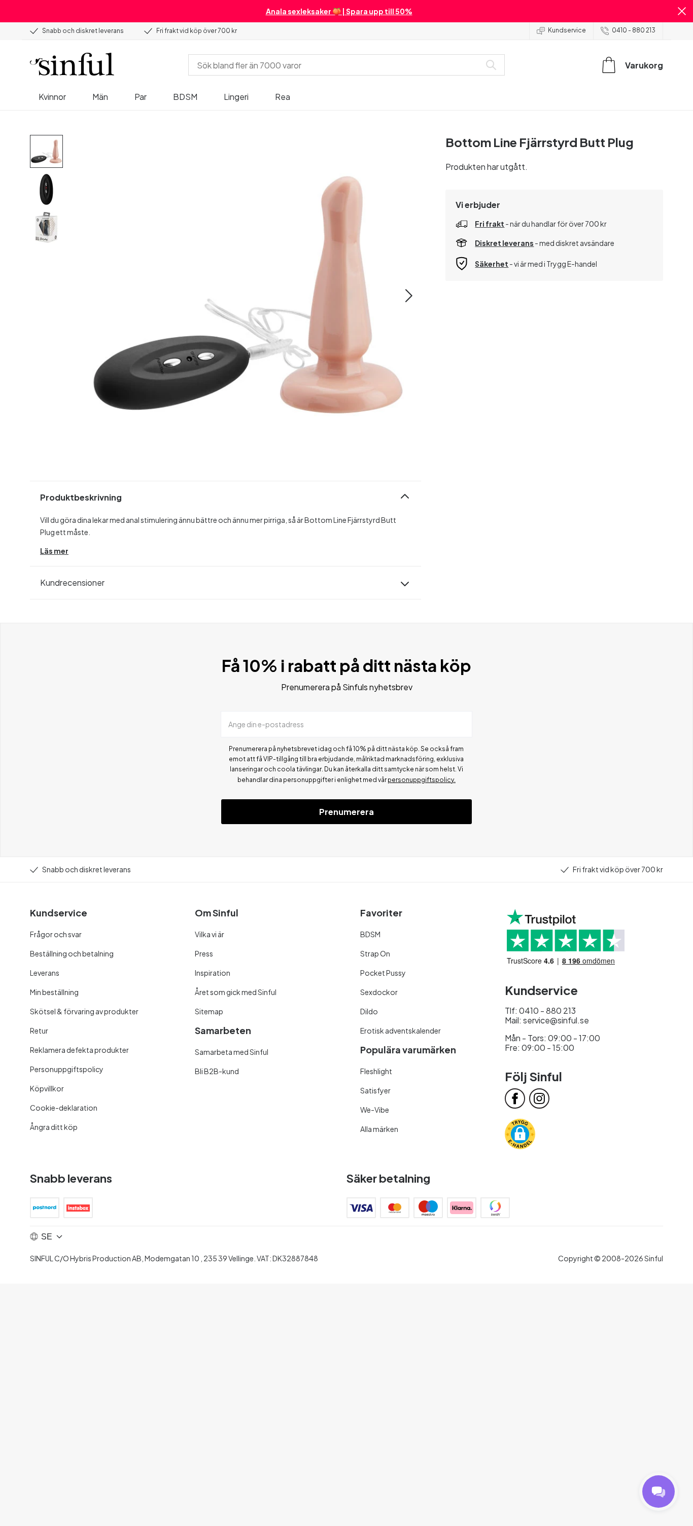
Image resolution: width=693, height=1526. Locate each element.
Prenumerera (346, 811)
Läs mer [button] (54, 550)
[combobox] (336, 65)
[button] (682, 11)
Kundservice (567, 30)
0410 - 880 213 (633, 30)
